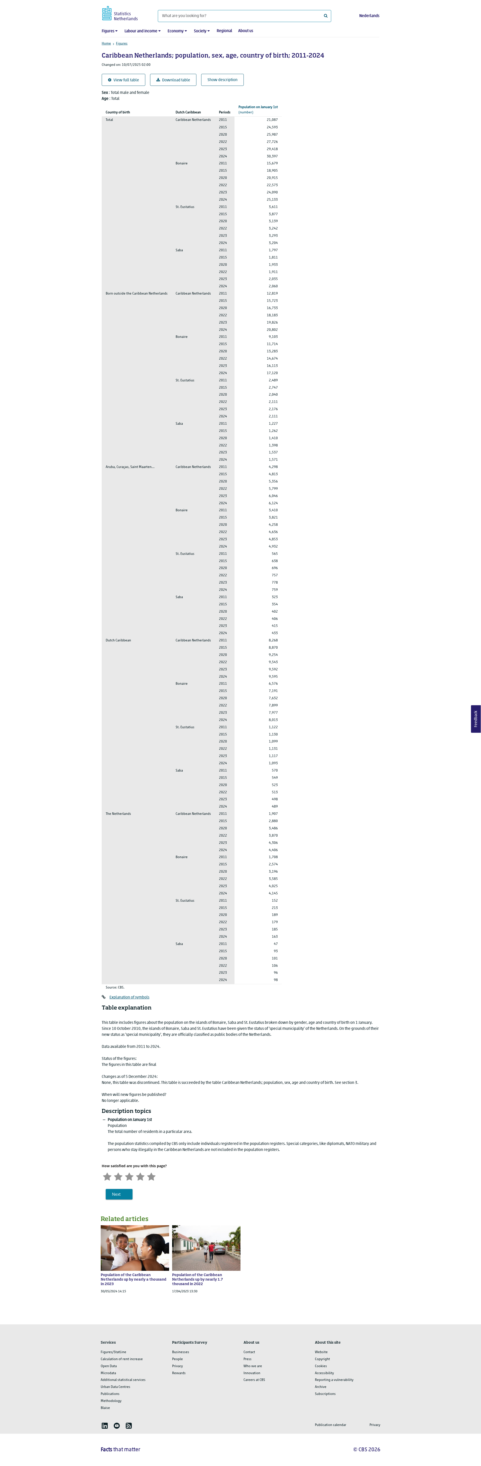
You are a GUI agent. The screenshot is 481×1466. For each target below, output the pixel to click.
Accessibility (324, 1373)
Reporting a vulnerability (334, 1380)
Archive (320, 1387)
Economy (176, 31)
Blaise (105, 1408)
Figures (108, 31)
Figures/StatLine (113, 1352)
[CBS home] (125, 12)
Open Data (109, 1366)
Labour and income (141, 31)
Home (106, 43)
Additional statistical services (123, 1380)
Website (321, 1352)
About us (245, 31)
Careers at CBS (254, 1380)
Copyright (322, 1359)
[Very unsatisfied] (107, 1176)
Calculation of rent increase (122, 1359)
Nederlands (369, 16)
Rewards (179, 1373)
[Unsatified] (118, 1176)
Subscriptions (325, 1394)
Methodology (111, 1401)
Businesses (180, 1352)
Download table (176, 80)
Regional (224, 31)
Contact (249, 1352)
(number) (258, 110)
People (177, 1359)
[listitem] (105, 1426)
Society (200, 31)
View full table (126, 80)
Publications (110, 1394)
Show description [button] (222, 80)
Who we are (253, 1366)
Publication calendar (330, 1425)
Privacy (177, 1366)
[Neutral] (129, 1176)
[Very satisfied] (151, 1176)
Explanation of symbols (129, 998)
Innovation (252, 1373)
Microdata (108, 1373)
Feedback (476, 719)
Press (248, 1359)
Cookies (321, 1366)
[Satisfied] (140, 1176)
